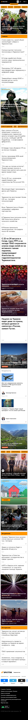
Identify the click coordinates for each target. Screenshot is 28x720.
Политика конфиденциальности (8, 695)
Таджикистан (4, 676)
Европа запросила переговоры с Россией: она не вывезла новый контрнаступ (14, 115)
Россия (24, 676)
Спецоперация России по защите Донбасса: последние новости (13, 106)
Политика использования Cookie (9, 697)
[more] (26, 32)
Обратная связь (4, 702)
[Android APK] (5, 707)
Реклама (15, 691)
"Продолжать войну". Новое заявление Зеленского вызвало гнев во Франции (11, 111)
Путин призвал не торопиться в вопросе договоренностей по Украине (11, 119)
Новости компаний (5, 693)
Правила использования (6, 691)
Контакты (8, 689)
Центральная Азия (15, 676)
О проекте (3, 689)
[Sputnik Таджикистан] (4, 2)
